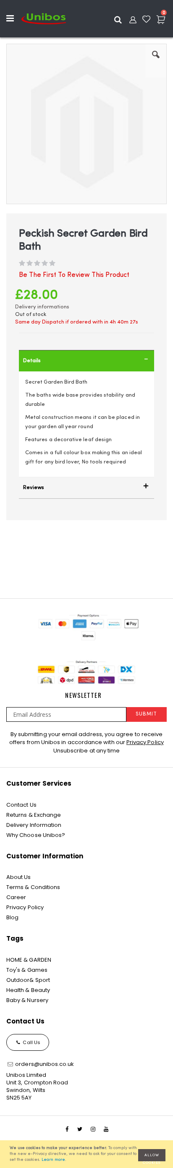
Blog (12, 917)
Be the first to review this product (74, 275)
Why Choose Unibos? (35, 835)
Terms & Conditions (33, 887)
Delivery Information (33, 825)
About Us (18, 877)
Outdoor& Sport (28, 980)
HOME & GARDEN (28, 960)
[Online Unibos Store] (43, 18)
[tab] (86, 360)
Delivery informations (42, 307)
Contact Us (21, 805)
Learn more (53, 1159)
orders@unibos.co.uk (44, 1064)
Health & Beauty (28, 990)
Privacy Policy (145, 742)
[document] (88, 1154)
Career (16, 897)
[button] (155, 61)
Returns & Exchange (33, 815)
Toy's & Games (26, 970)
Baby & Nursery (27, 1000)
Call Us (30, 1042)
